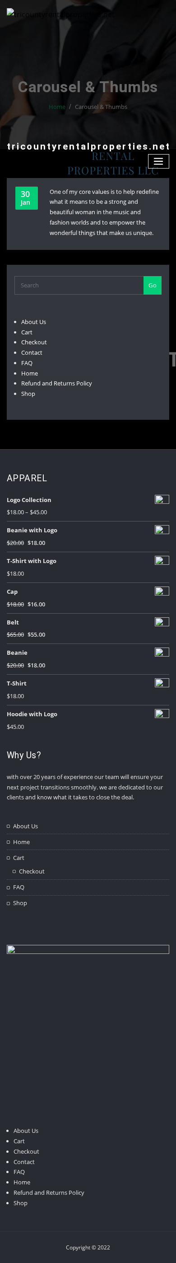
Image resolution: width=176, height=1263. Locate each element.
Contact (31, 352)
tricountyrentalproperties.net (89, 146)
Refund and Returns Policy (56, 383)
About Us (33, 322)
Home (29, 373)
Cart (26, 332)
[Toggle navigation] (159, 161)
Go (152, 285)
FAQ (26, 363)
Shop (28, 394)
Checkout (34, 342)
